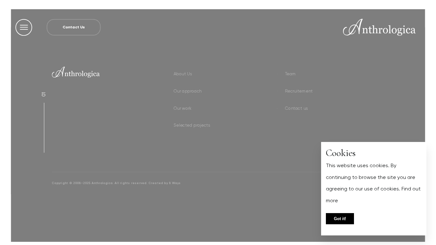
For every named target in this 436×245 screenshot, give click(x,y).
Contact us (296, 108)
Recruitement (298, 90)
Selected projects (191, 125)
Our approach (187, 90)
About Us (182, 73)
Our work (182, 108)
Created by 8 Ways (164, 183)
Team (290, 73)
